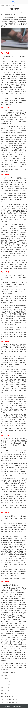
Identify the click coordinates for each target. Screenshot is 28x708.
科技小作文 (4, 675)
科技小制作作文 (5, 678)
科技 (7, 5)
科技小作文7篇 (5, 690)
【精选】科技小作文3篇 (7, 702)
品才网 (2, 5)
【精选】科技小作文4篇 (7, 699)
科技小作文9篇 (5, 687)
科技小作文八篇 (5, 684)
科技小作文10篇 (5, 696)
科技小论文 (4, 681)
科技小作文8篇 (5, 693)
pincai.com (16, 706)
